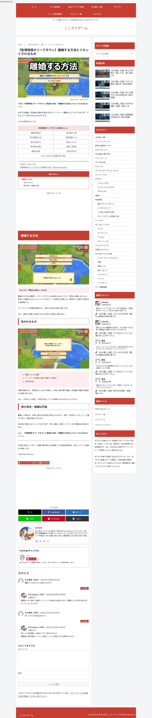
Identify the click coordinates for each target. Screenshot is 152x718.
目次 (50, 174)
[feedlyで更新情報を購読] (44, 541)
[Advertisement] (53, 211)
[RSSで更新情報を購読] (48, 541)
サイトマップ (100, 419)
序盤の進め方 (36, 132)
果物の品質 (36, 151)
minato (38, 527)
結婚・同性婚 (71, 146)
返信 (85, 588)
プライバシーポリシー (103, 425)
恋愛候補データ (71, 137)
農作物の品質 (36, 146)
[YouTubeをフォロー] (40, 541)
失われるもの (28, 182)
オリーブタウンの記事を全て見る (53, 155)
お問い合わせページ (102, 409)
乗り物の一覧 (71, 132)
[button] (77, 518)
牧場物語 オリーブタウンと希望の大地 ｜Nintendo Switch (43, 167)
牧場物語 (46, 463)
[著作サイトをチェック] (36, 541)
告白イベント (71, 142)
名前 (19, 673)
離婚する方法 (27, 179)
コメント (22, 649)
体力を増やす (36, 142)
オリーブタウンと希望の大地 (30, 463)
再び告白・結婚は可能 (31, 185)
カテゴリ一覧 (100, 414)
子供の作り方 (71, 151)
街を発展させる (36, 137)
